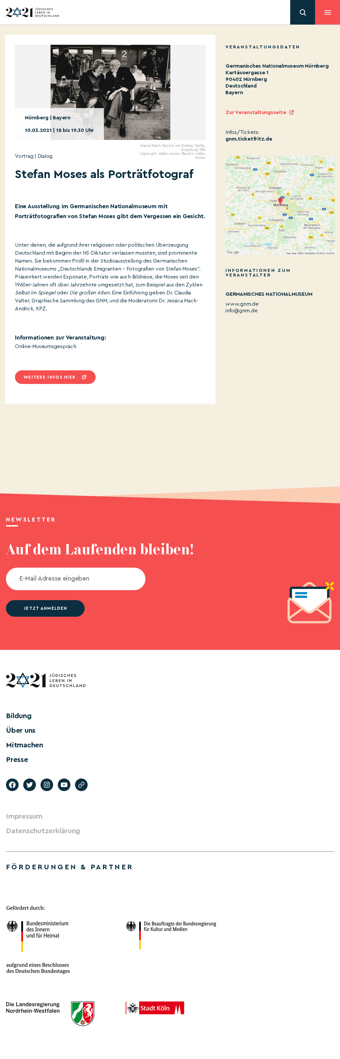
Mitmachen (24, 745)
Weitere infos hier (49, 377)
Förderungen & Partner (69, 867)
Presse (17, 759)
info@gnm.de (241, 310)
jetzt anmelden (45, 608)
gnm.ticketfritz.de (248, 139)
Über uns (21, 730)
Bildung (18, 715)
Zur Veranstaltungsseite (255, 112)
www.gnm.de (242, 304)
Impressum (24, 816)
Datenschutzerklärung (43, 831)
